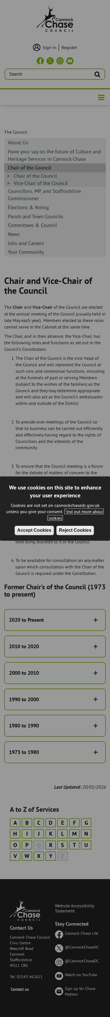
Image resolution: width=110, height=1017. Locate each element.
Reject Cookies (75, 530)
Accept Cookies (34, 530)
